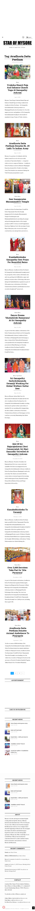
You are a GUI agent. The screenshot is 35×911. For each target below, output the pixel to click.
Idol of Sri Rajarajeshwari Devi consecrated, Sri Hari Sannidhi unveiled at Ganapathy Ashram (17, 449)
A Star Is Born (13, 852)
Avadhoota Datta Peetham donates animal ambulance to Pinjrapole (17, 632)
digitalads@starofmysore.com (19, 898)
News (17, 82)
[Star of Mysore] (17, 43)
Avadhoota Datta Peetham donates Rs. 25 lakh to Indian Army (17, 146)
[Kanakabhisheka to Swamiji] (17, 503)
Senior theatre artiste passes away (19, 723)
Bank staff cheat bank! (16, 730)
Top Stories (19, 375)
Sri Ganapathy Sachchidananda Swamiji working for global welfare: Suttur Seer (17, 383)
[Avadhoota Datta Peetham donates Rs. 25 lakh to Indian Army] (17, 137)
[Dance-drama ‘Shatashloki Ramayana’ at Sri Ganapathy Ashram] (17, 309)
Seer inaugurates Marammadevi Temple (17, 200)
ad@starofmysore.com (17, 900)
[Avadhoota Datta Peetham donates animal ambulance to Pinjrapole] (17, 622)
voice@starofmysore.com (23, 902)
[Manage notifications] (3, 907)
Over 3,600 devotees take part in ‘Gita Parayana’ (17, 570)
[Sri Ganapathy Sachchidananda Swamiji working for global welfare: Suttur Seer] (17, 372)
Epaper (29, 37)
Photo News (17, 196)
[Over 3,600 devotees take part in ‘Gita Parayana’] (17, 561)
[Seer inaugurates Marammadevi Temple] (17, 193)
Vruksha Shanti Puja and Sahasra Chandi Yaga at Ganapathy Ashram (17, 89)
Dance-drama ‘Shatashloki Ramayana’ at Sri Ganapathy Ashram (17, 319)
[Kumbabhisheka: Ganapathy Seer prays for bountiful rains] (17, 250)
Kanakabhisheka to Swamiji (17, 511)
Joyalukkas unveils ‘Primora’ (18, 743)
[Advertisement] (17, 17)
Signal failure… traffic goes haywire (19, 737)
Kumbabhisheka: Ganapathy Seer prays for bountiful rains (17, 260)
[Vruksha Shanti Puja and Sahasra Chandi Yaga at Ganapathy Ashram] (17, 78)
